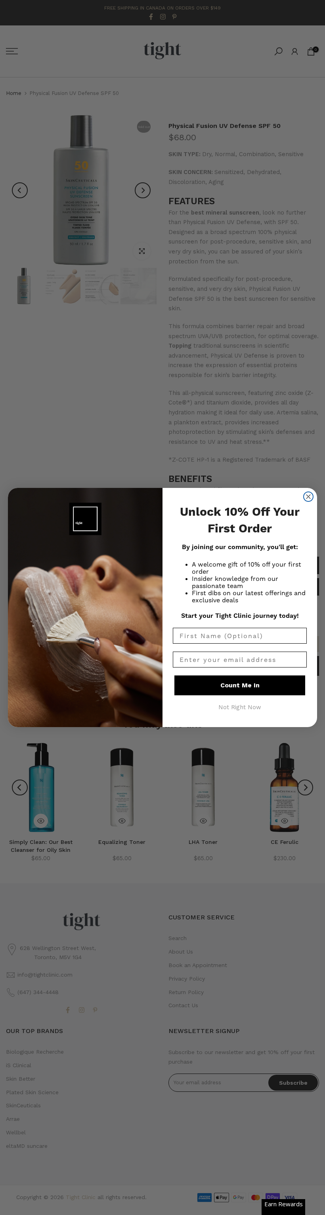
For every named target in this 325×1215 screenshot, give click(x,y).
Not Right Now (239, 707)
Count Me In (240, 685)
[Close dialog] (308, 496)
